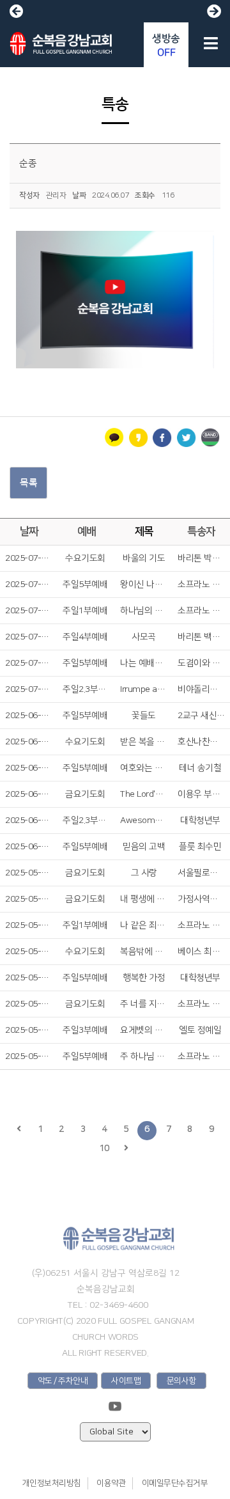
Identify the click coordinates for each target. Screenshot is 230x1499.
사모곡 (144, 637)
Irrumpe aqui (143, 689)
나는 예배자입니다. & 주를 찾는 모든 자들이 (143, 663)
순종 (27, 163)
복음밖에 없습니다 (143, 951)
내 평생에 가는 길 (143, 899)
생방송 (166, 45)
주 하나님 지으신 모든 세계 (143, 1056)
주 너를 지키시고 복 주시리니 (143, 1004)
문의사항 (181, 1380)
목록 (28, 482)
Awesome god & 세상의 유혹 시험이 (143, 820)
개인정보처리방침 (51, 1483)
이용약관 (111, 1483)
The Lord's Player (143, 794)
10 (104, 1148)
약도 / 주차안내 (63, 1380)
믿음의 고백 (144, 847)
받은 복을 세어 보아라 (143, 742)
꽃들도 (144, 715)
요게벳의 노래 (143, 1030)
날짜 (29, 531)
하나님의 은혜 (143, 611)
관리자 (56, 195)
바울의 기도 (144, 558)
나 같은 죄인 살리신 (143, 925)
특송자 (201, 531)
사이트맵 (126, 1380)
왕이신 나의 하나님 (143, 584)
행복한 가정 (144, 978)
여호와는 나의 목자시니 (143, 768)
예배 (86, 531)
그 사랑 (144, 873)
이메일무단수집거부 (175, 1483)
